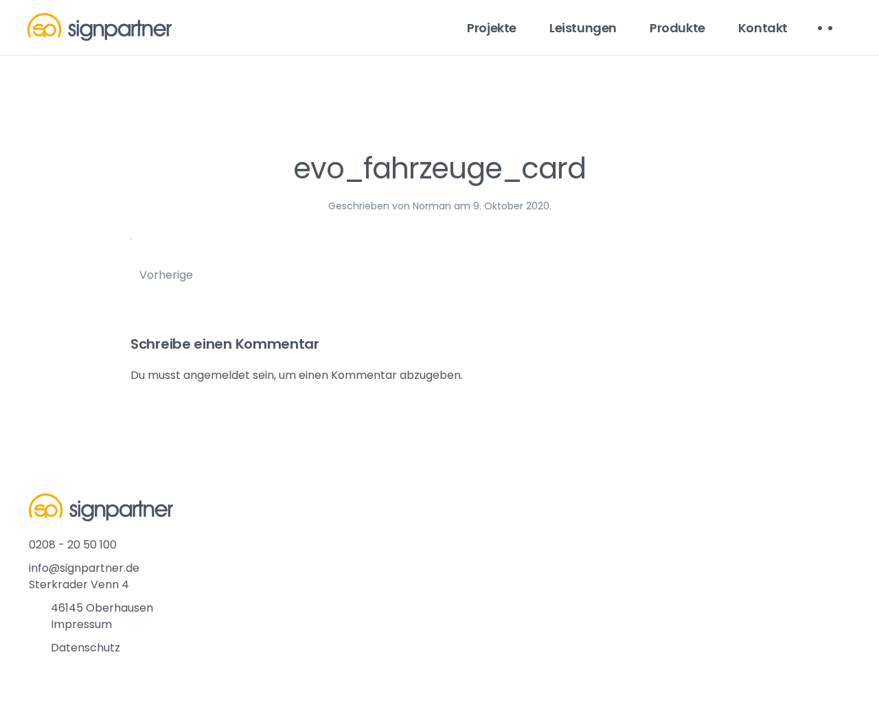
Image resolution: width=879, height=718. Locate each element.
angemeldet (216, 375)
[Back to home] (99, 27)
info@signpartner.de (84, 568)
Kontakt (763, 27)
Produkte (677, 27)
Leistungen (583, 27)
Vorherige (166, 275)
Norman (432, 206)
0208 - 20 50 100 (73, 545)
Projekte (491, 27)
